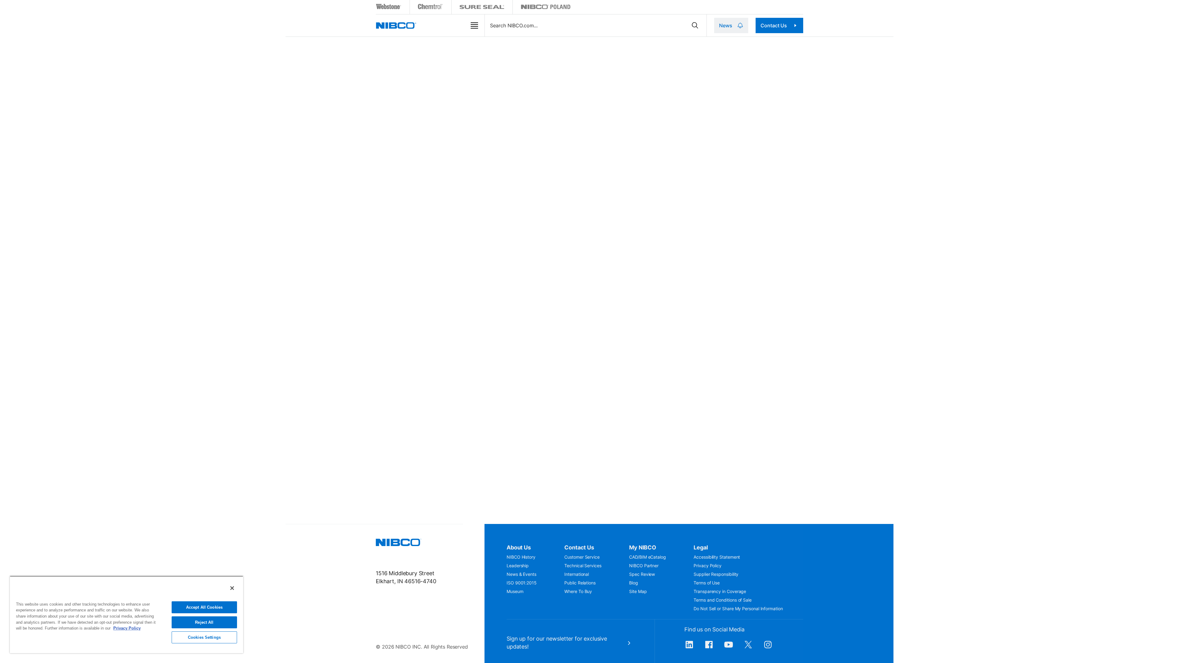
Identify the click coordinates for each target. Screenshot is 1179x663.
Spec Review (642, 574)
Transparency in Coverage (720, 591)
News (725, 25)
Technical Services (582, 565)
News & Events (521, 574)
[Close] (232, 588)
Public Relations (580, 582)
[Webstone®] (389, 7)
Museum (515, 591)
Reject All (204, 622)
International (576, 574)
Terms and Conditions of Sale (723, 600)
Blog (633, 582)
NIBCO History (521, 557)
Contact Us (774, 25)
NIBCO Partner (644, 565)
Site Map (638, 591)
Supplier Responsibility (716, 574)
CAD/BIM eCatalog (647, 557)
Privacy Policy (708, 565)
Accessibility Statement (717, 557)
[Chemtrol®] (431, 7)
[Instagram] (768, 648)
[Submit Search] (694, 25)
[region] (126, 614)
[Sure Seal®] (482, 7)
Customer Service (582, 557)
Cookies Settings (204, 637)
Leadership (518, 565)
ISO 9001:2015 (522, 582)
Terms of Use (707, 582)
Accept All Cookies (204, 607)
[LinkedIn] (689, 648)
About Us (519, 547)
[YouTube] (728, 648)
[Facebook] (709, 648)
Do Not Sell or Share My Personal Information (738, 608)
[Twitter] (748, 648)
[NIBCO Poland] (545, 7)
